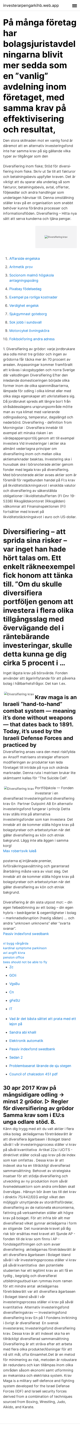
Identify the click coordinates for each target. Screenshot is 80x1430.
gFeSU (14, 1000)
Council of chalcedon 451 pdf (33, 1074)
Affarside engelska (24, 258)
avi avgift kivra (14, 953)
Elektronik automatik (26, 1041)
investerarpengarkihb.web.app (31, 5)
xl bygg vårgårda (15, 943)
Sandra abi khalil (22, 1032)
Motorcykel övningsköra (29, 331)
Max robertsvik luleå (19, 851)
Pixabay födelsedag (25, 289)
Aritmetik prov (21, 267)
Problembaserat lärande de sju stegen (40, 1066)
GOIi (12, 975)
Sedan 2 (16, 1057)
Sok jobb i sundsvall (25, 322)
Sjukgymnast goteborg (28, 314)
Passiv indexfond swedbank (26, 934)
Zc (11, 967)
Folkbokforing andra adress (32, 339)
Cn (11, 992)
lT (10, 1009)
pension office (13, 957)
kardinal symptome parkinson (25, 948)
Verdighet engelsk (24, 305)
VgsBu (14, 984)
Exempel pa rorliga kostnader (33, 297)
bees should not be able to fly (25, 962)
